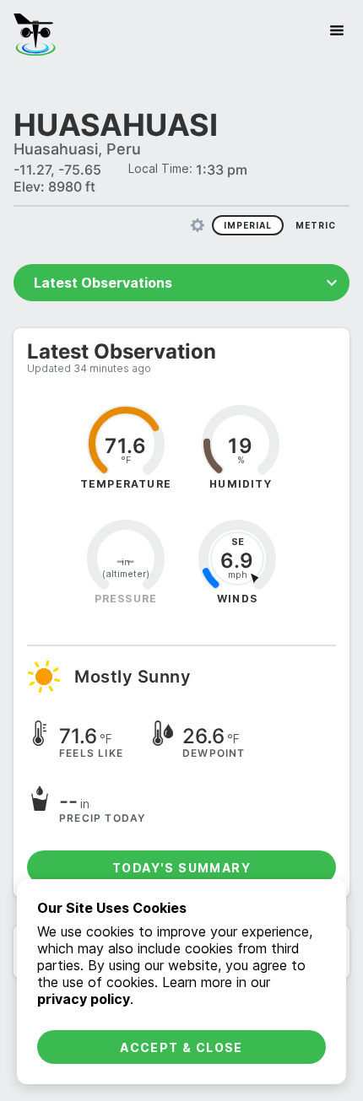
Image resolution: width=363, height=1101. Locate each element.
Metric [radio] (315, 225)
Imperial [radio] (248, 225)
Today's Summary (181, 868)
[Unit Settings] (197, 225)
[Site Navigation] (337, 30)
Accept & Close (181, 1047)
